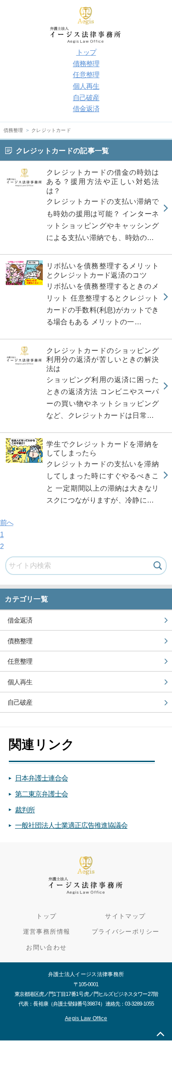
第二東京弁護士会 (41, 794)
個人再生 (86, 86)
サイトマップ (125, 916)
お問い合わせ (46, 947)
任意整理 (86, 75)
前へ (6, 522)
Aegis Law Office (86, 1018)
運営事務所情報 (47, 931)
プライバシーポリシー (126, 931)
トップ (86, 52)
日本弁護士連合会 (41, 778)
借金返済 (86, 109)
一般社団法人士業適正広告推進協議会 (71, 825)
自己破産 (86, 97)
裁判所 (25, 810)
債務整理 (86, 64)
